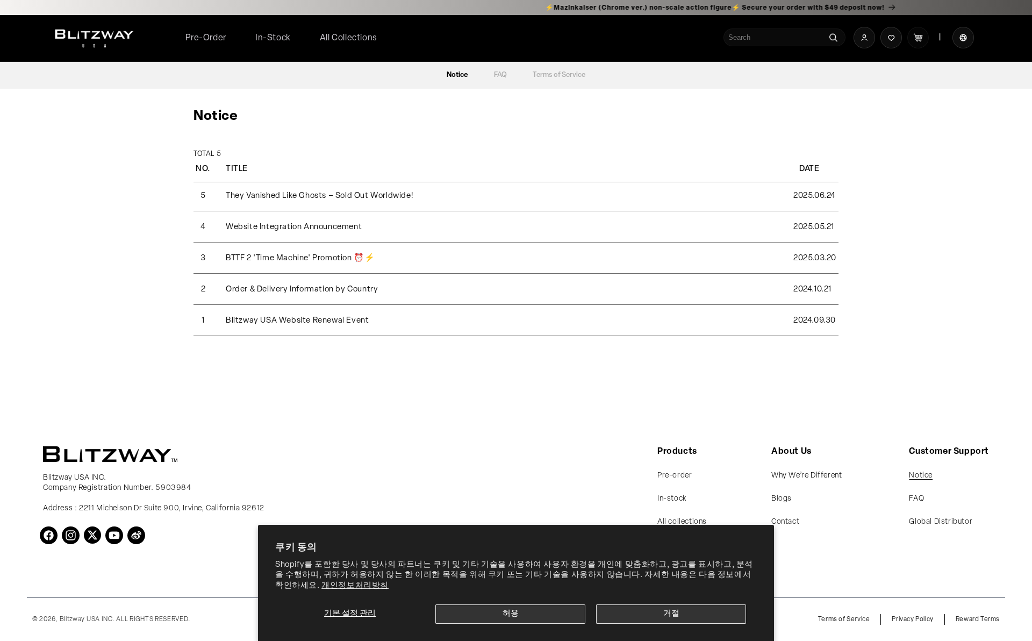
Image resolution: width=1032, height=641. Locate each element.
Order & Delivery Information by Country (302, 290)
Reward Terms (978, 619)
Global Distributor (940, 522)
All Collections (348, 38)
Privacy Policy (912, 619)
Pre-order (674, 476)
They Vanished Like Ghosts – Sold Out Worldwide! (319, 196)
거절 (671, 614)
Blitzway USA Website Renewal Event (297, 321)
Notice (457, 75)
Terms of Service (559, 75)
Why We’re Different (806, 476)
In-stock (671, 499)
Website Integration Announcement (294, 227)
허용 (511, 614)
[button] (348, 38)
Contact (785, 522)
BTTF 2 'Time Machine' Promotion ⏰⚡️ (300, 258)
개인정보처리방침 (355, 586)
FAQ (500, 75)
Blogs (781, 499)
